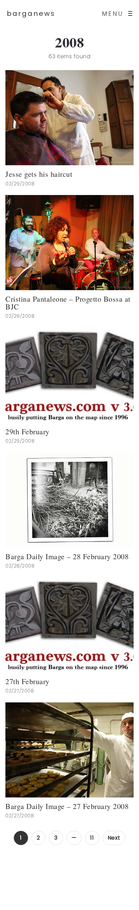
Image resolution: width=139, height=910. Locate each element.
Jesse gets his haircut (38, 174)
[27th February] (69, 625)
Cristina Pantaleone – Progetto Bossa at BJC (68, 302)
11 (92, 838)
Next (114, 838)
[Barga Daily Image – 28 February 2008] (69, 500)
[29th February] (69, 375)
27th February (27, 681)
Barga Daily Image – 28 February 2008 (67, 556)
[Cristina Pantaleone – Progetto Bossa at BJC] (69, 243)
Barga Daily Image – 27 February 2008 (67, 806)
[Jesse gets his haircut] (69, 118)
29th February (27, 431)
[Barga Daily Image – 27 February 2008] (69, 750)
